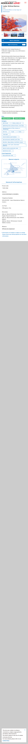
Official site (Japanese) (8, 228)
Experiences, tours (7, 150)
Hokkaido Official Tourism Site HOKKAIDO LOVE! (10, 2)
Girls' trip (5, 131)
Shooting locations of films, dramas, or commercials (11, 129)
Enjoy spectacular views (8, 155)
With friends (5, 123)
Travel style (5, 134)
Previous (2, 34)
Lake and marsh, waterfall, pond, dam (11, 139)
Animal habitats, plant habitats (10, 137)
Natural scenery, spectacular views (10, 148)
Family (19, 131)
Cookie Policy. (6, 740)
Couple (12, 131)
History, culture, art (16, 123)
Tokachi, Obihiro (18, 118)
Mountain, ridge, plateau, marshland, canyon (13, 142)
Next (25, 34)
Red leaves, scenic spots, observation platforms (11, 145)
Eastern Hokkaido (7, 118)
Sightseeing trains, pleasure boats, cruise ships (13, 125)
